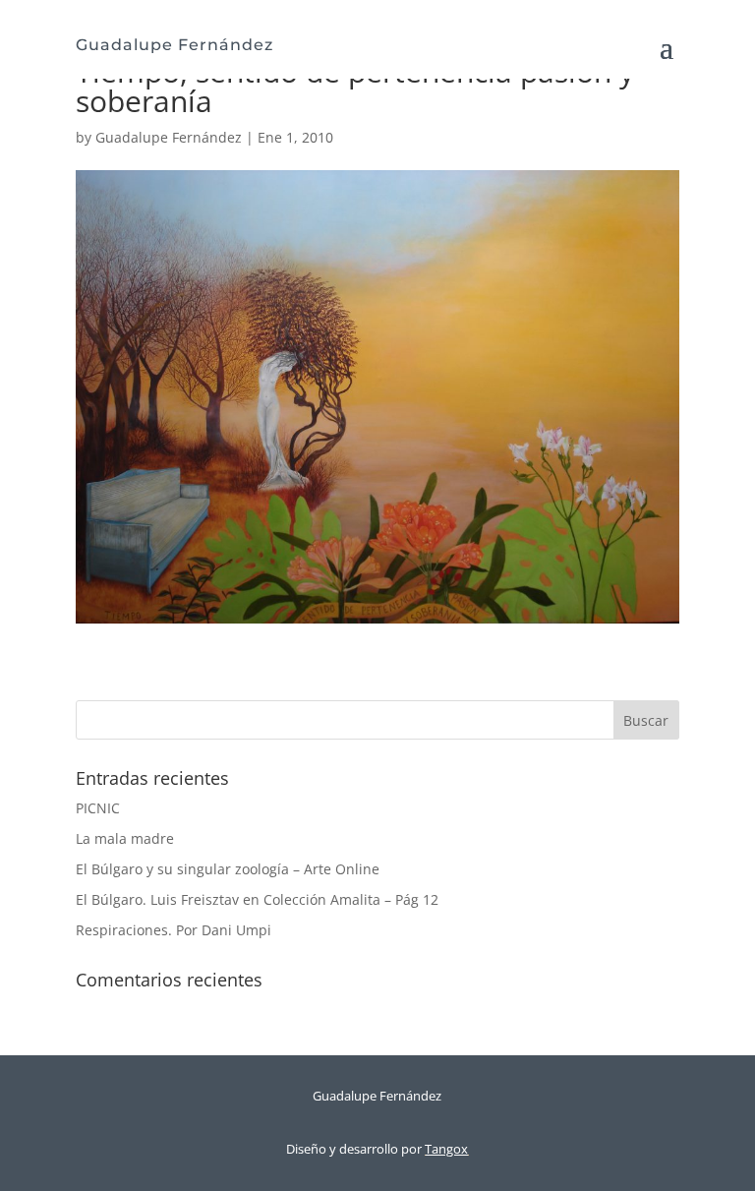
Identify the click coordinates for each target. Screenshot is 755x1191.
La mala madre (125, 838)
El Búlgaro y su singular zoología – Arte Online (227, 869)
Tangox (446, 1149)
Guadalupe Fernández (168, 137)
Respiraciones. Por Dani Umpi (173, 930)
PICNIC (98, 808)
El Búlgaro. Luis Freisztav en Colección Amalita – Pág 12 (257, 899)
